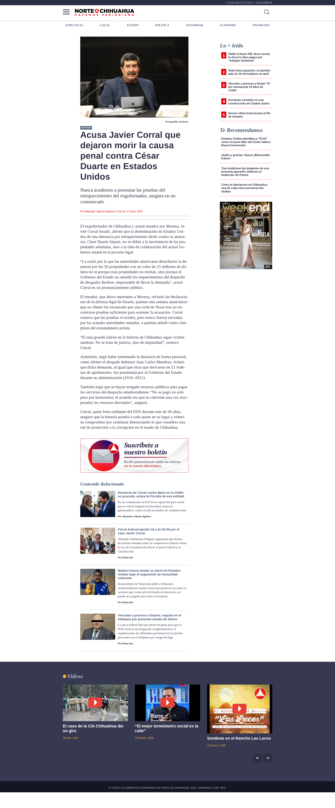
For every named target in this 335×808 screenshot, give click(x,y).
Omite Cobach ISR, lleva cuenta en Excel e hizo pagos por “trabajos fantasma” (249, 57)
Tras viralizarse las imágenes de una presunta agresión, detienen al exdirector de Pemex (245, 171)
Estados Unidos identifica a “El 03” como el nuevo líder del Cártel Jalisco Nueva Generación (246, 142)
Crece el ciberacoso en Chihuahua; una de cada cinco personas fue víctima (244, 188)
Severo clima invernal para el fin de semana (249, 115)
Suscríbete (263, 2)
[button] (267, 758)
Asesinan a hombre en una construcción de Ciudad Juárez (249, 101)
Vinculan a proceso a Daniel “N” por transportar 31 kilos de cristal (249, 87)
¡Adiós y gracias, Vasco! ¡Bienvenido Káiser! (245, 157)
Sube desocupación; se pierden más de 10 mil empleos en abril (249, 72)
